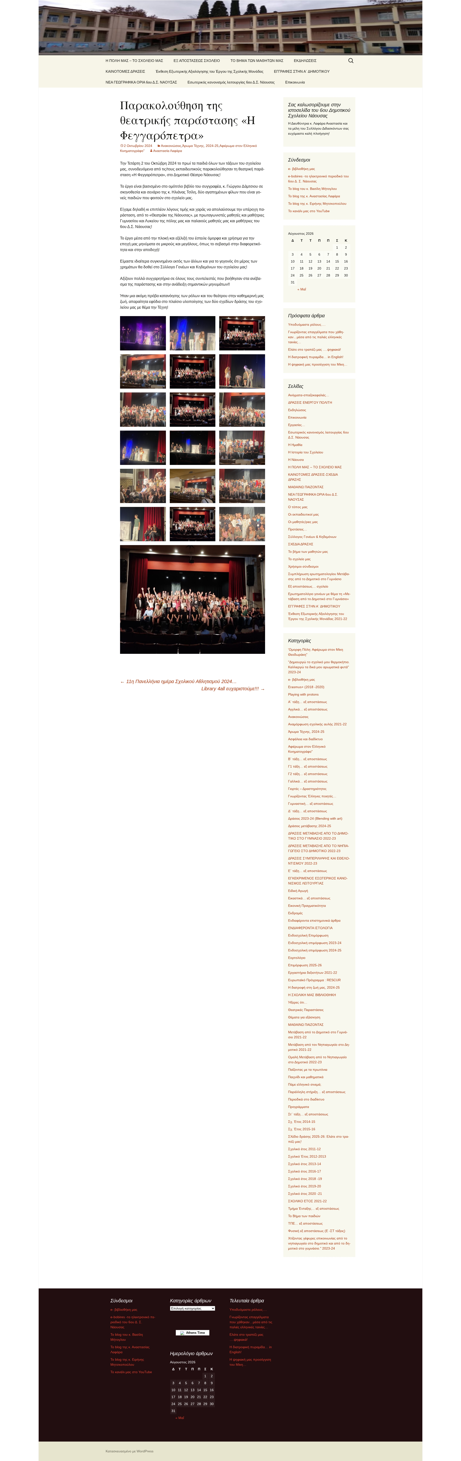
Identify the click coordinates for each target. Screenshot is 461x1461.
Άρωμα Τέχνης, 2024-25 (200, 146)
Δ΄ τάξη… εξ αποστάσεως (307, 811)
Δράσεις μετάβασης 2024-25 (309, 826)
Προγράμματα (298, 1107)
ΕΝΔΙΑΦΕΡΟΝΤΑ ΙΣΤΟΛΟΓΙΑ (310, 928)
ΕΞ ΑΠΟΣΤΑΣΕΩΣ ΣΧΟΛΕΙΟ (197, 61)
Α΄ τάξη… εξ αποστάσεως (307, 702)
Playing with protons (303, 694)
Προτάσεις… (297, 529)
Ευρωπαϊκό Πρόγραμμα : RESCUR (314, 980)
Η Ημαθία (295, 445)
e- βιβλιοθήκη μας (301, 169)
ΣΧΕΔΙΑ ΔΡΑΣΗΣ (300, 544)
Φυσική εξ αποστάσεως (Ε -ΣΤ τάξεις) (316, 1231)
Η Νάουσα (296, 460)
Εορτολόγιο (296, 958)
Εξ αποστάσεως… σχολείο (308, 586)
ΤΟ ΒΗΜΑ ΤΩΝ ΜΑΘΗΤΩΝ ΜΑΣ (256, 61)
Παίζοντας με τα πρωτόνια (307, 1069)
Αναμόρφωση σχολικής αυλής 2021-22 (317, 724)
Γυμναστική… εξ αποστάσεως (310, 804)
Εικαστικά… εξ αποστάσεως (309, 898)
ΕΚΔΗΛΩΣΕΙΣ (305, 61)
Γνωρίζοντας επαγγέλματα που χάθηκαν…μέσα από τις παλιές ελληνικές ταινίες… (316, 337)
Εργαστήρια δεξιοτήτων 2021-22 (312, 972)
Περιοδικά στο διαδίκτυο (306, 1099)
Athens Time (194, 1333)
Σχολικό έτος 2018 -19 (305, 1179)
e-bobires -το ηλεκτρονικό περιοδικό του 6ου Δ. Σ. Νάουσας (132, 1322)
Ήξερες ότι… (297, 1002)
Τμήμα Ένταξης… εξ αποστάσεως (313, 1208)
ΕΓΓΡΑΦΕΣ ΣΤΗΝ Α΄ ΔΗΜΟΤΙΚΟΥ (302, 71)
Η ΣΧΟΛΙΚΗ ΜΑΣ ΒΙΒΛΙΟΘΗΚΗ (312, 995)
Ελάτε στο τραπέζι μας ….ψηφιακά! (314, 349)
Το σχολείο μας (299, 559)
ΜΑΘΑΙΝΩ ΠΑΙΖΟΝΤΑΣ (306, 487)
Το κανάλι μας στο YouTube (309, 211)
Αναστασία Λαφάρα (167, 151)
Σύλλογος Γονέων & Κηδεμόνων (312, 537)
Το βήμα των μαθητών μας (308, 551)
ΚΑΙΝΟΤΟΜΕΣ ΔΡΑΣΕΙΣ (125, 71)
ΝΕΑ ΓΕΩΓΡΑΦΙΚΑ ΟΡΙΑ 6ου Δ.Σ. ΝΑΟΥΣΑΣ (141, 82)
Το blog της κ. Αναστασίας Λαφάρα (314, 196)
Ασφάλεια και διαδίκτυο (305, 739)
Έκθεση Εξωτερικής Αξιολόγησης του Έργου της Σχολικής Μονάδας (209, 71)
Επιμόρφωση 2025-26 (305, 965)
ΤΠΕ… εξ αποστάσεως (305, 1223)
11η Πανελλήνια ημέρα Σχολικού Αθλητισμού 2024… (178, 681)
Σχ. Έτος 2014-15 (301, 1122)
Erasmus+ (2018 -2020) (306, 687)
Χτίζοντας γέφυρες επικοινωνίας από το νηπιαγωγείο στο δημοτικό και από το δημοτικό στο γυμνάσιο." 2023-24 (319, 1243)
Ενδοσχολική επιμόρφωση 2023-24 (314, 943)
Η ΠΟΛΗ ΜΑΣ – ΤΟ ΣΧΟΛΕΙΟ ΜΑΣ (134, 61)
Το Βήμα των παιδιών (304, 1216)
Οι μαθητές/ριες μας (303, 522)
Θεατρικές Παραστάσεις (306, 1010)
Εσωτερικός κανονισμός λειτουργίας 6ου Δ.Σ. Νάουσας (231, 82)
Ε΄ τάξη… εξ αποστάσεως (307, 871)
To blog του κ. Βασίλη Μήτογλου (312, 189)
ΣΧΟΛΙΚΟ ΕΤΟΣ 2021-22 (307, 1201)
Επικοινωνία (295, 82)
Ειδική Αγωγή (298, 891)
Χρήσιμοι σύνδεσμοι (303, 566)
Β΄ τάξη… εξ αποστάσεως (307, 759)
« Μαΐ (301, 289)
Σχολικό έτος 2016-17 (304, 1171)
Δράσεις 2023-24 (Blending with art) (315, 818)
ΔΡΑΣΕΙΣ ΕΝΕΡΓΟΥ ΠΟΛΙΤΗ (310, 402)
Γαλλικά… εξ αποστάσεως (308, 781)
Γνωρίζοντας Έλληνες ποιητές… (312, 796)
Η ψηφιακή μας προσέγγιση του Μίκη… (317, 364)
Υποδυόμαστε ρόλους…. (307, 324)
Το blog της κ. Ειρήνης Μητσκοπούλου (317, 203)
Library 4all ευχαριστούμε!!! (233, 688)
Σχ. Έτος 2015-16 (301, 1129)
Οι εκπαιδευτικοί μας (303, 514)
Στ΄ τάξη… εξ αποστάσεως (308, 1114)
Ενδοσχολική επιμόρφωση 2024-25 (314, 950)
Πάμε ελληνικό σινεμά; (304, 1084)
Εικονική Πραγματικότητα (307, 906)
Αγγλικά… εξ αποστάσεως (308, 709)
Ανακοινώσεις (171, 146)
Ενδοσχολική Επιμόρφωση (308, 935)
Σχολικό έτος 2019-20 (304, 1186)
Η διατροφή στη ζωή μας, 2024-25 (314, 987)
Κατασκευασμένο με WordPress (129, 1451)
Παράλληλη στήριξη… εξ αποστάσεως (317, 1092)
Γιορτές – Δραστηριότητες (307, 789)
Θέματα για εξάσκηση (304, 1017)
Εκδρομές (295, 913)
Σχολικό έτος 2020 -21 (305, 1194)
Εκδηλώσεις (297, 410)
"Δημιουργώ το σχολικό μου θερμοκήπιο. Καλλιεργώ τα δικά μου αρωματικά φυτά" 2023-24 (319, 667)
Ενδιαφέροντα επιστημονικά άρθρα (314, 920)
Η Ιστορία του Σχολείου (305, 452)
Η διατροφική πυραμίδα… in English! (315, 357)
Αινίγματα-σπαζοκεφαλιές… (308, 395)
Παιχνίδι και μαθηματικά (305, 1077)
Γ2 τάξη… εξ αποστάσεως (308, 774)
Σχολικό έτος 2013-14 (304, 1164)
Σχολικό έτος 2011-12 (304, 1149)
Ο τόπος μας (298, 507)
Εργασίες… (296, 425)
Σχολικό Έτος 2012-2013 (307, 1156)
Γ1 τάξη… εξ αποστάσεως (308, 766)
